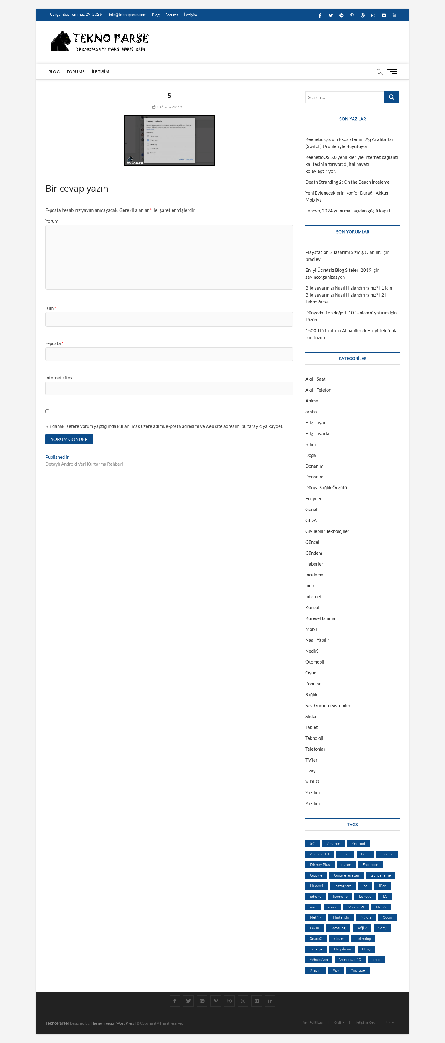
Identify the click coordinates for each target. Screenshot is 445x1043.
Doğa (310, 455)
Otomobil (314, 661)
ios (365, 885)
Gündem (313, 553)
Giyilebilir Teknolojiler (327, 531)
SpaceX (316, 938)
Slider (311, 716)
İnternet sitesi (59, 377)
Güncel (312, 542)
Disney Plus (320, 864)
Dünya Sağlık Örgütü (326, 487)
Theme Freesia (102, 1023)
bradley (313, 259)
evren (346, 864)
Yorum (51, 221)
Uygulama (342, 948)
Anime (311, 400)
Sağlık (311, 694)
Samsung (338, 927)
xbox (377, 959)
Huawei (316, 885)
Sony (382, 927)
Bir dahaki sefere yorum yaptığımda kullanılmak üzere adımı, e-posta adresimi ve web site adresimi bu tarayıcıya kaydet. (164, 426)
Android (358, 843)
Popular (313, 683)
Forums (171, 14)
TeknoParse (56, 1022)
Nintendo (341, 917)
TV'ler (311, 760)
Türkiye (316, 948)
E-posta (54, 343)
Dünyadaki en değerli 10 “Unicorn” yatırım (347, 312)
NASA (381, 906)
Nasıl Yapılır (317, 640)
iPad (382, 885)
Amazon (333, 843)
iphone (315, 896)
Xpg (336, 970)
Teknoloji (314, 738)
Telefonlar (315, 749)
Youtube (358, 970)
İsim (50, 308)
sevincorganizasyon (325, 277)
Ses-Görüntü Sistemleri (328, 705)
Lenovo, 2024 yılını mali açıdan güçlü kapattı (349, 210)
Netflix (315, 917)
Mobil (311, 629)
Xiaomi (315, 970)
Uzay (310, 770)
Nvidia (366, 917)
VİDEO (312, 781)
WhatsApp (319, 959)
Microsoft (356, 906)
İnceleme (314, 574)
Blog (156, 14)
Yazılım (312, 792)
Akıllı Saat (315, 379)
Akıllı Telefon (318, 389)
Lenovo (365, 896)
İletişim (190, 14)
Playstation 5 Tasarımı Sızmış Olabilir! (343, 252)
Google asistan (346, 875)
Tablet (311, 727)
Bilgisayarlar (318, 433)
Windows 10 (350, 959)
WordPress (125, 1023)
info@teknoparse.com (127, 14)
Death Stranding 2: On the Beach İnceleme (347, 182)
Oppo (387, 917)
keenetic (340, 896)
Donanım (314, 466)
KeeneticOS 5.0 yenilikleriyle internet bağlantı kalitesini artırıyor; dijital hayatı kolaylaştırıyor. (351, 164)
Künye (390, 1022)
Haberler (314, 563)
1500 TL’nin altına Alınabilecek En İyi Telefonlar (352, 330)
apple (345, 853)
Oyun (310, 672)
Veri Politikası (313, 1022)
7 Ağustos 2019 (169, 107)
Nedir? (311, 651)
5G (312, 843)
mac (313, 906)
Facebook (371, 864)
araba (311, 411)
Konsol (312, 607)
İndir (310, 585)
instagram (343, 885)
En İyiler (313, 498)
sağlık (362, 927)
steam (339, 938)
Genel (311, 509)
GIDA (311, 520)
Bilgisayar (315, 422)
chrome (387, 853)
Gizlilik (339, 1022)
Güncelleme (381, 875)
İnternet (313, 596)
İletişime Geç (365, 1022)
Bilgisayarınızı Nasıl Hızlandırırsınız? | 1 (344, 287)
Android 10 (319, 853)
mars (332, 906)
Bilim (310, 444)
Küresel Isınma (320, 618)
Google (316, 875)
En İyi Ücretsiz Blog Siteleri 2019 (338, 270)
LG (385, 896)
